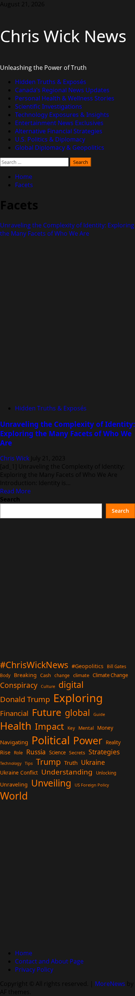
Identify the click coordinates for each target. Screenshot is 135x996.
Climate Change (110, 675)
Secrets (77, 753)
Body (5, 675)
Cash (45, 675)
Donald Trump (25, 699)
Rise (5, 752)
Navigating (14, 742)
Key (71, 728)
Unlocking (106, 773)
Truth (71, 762)
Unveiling (51, 783)
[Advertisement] (67, 585)
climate (81, 675)
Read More (15, 491)
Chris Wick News (63, 36)
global (77, 713)
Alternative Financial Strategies (58, 131)
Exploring (78, 698)
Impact (49, 726)
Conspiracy (19, 685)
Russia (36, 751)
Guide (99, 714)
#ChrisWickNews (34, 665)
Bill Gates (116, 666)
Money (105, 727)
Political (51, 740)
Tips (29, 763)
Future (47, 712)
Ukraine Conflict (19, 772)
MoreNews (110, 984)
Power (87, 740)
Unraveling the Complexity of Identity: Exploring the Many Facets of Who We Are (67, 229)
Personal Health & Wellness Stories (64, 98)
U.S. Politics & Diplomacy (50, 139)
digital (71, 685)
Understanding (67, 772)
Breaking (25, 675)
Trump (48, 761)
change (62, 675)
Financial (14, 713)
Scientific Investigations (48, 106)
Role (18, 752)
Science (57, 752)
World (14, 796)
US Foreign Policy (92, 785)
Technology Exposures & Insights (62, 115)
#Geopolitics (88, 666)
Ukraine (93, 762)
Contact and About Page (49, 961)
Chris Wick (15, 458)
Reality (113, 742)
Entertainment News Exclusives (59, 123)
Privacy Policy (34, 969)
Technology (10, 763)
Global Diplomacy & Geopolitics (59, 147)
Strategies (104, 751)
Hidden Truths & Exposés (50, 82)
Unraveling (14, 784)
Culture (48, 686)
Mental (86, 728)
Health (16, 726)
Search (10, 499)
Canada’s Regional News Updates (62, 90)
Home (23, 953)
